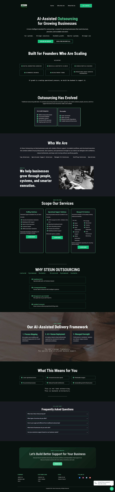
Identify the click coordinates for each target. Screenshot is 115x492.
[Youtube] (90, 477)
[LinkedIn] (86, 477)
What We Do (71, 5)
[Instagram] (83, 477)
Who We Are (61, 5)
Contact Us (57, 463)
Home (52, 5)
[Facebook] (79, 477)
